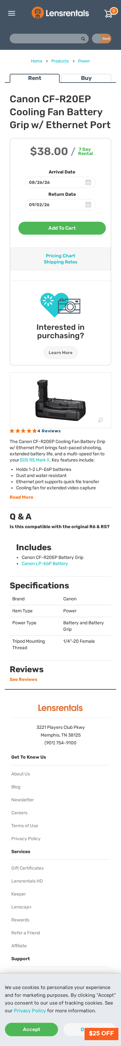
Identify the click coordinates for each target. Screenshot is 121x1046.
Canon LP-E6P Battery (45, 563)
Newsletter (22, 800)
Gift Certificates (27, 868)
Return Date (62, 194)
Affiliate (19, 946)
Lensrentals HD (27, 881)
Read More (21, 497)
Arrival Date (62, 172)
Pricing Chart (60, 256)
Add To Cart (62, 228)
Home (36, 61)
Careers (19, 813)
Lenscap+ (21, 907)
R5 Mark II (34, 460)
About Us (20, 774)
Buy (86, 78)
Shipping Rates (60, 262)
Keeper (18, 894)
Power (84, 61)
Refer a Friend (25, 933)
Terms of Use (24, 826)
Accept (31, 1029)
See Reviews (23, 679)
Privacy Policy (30, 1011)
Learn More (61, 352)
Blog (15, 787)
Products (60, 61)
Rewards (20, 920)
